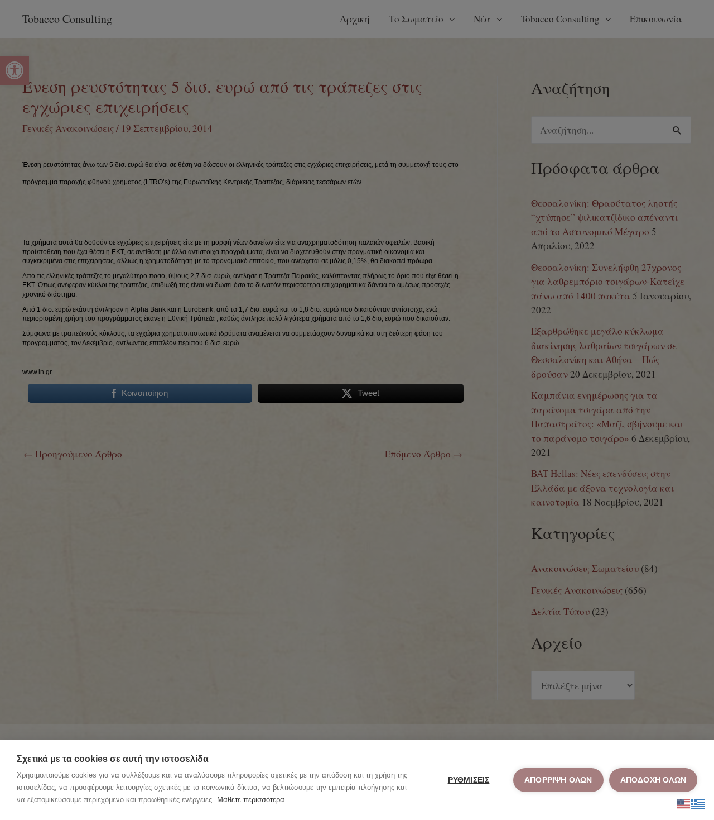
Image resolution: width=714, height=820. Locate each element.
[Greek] (698, 802)
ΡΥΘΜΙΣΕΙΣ (469, 780)
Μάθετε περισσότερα (250, 799)
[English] (684, 802)
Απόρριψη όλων (558, 780)
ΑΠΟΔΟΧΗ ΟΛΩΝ (653, 780)
